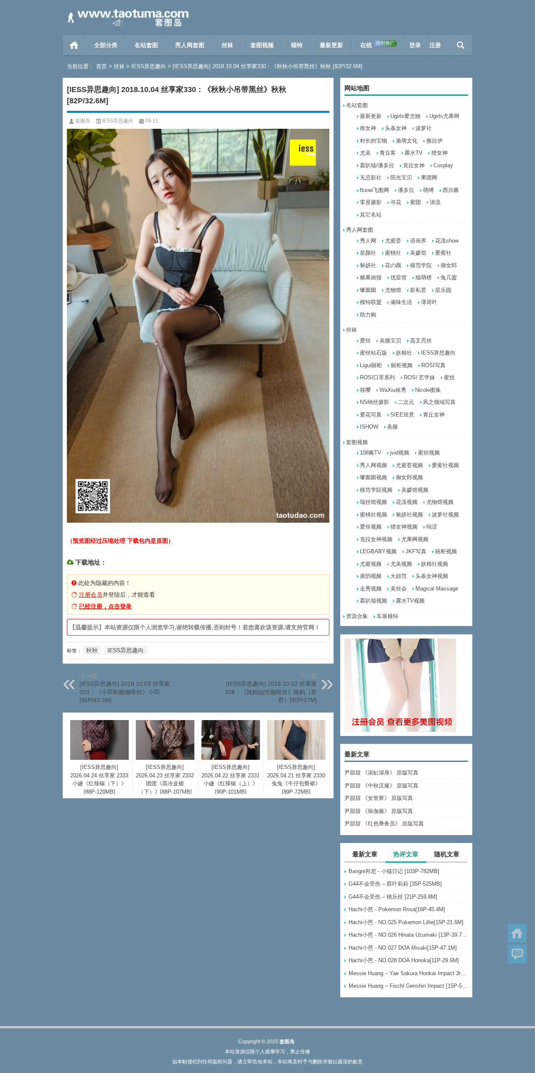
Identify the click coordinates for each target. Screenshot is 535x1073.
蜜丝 (449, 377)
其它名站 (371, 215)
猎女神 (439, 153)
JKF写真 (415, 551)
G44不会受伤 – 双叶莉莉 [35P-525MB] (395, 884)
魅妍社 (368, 265)
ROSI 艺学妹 (419, 377)
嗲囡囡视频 (373, 477)
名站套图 (146, 45)
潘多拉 (406, 190)
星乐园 (443, 290)
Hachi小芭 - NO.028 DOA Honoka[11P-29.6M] (404, 960)
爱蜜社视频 (445, 465)
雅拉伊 (434, 141)
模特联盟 (371, 302)
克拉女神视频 (376, 539)
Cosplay (443, 165)
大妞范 (398, 576)
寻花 (395, 202)
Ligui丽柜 (371, 365)
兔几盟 (449, 277)
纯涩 (431, 527)
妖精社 (404, 353)
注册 (435, 45)
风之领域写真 (439, 402)
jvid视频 (399, 453)
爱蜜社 (443, 253)
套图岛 (82, 121)
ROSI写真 (433, 365)
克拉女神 (414, 165)
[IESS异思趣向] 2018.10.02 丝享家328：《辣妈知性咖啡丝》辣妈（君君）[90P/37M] (271, 691)
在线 (377, 45)
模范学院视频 (376, 490)
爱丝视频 (371, 527)
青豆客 (388, 153)
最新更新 (331, 45)
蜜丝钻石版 (373, 353)
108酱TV (370, 453)
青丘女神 (434, 414)
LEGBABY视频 (378, 551)
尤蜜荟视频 (409, 465)
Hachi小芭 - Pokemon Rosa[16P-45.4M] (397, 909)
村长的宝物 (373, 141)
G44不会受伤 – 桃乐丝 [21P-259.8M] (393, 897)
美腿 (392, 427)
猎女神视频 (404, 527)
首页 (74, 45)
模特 (297, 45)
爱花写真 (371, 414)
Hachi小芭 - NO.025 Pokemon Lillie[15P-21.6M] (406, 922)
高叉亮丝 (421, 340)
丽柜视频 (402, 365)
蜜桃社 (393, 253)
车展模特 (387, 616)
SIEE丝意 (402, 414)
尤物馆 (393, 290)
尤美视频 (401, 564)
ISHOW (369, 427)
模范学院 (421, 265)
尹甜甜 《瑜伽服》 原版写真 (378, 811)
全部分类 (105, 45)
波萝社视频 (445, 514)
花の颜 (393, 265)
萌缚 (428, 190)
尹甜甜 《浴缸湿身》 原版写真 (381, 772)
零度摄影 (371, 202)
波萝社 (423, 128)
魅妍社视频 (409, 514)
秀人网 (368, 241)
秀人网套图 (189, 45)
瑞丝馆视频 (373, 502)
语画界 (418, 241)
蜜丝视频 (429, 453)
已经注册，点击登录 (105, 606)
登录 (415, 45)
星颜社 (368, 253)
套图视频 (262, 45)
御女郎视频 (409, 477)
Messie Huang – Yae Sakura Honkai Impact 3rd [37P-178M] (408, 973)
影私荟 (418, 290)
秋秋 (92, 650)
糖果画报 (371, 277)
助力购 (368, 315)
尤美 (365, 153)
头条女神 (396, 128)
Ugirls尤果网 (444, 116)
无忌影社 (371, 177)
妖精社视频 (434, 564)
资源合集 (357, 616)
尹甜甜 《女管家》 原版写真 (378, 798)
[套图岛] (127, 11)
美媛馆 (418, 253)
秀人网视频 (373, 465)
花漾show (447, 241)
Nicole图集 (428, 390)
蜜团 (415, 202)
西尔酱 (451, 190)
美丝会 (398, 588)
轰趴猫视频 (373, 601)
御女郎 (449, 265)
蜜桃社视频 (373, 514)
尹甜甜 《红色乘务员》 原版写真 (384, 823)
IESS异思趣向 (148, 66)
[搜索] (460, 45)
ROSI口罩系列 (377, 377)
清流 (435, 202)
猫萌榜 (423, 277)
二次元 (406, 402)
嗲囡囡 (368, 290)
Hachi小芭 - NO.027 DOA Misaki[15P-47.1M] (403, 948)
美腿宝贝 (390, 340)
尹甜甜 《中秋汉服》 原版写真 (381, 785)
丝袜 (227, 45)
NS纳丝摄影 (374, 402)
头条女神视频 (431, 576)
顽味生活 (401, 302)
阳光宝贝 (401, 177)
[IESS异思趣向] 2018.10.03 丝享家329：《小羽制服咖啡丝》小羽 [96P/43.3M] (124, 691)
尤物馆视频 (439, 502)
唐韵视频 (371, 576)
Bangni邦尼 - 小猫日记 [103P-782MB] (394, 871)
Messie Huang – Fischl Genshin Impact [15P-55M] (408, 986)
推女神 (368, 128)
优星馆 (398, 277)
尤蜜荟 (393, 241)
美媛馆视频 (414, 490)
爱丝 (365, 340)
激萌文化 (407, 141)
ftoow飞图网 (374, 190)
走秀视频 (371, 588)
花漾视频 (407, 502)
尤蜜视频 (371, 564)
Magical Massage (436, 588)
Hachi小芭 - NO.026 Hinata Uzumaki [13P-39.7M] (408, 935)
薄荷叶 (429, 302)
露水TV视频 (410, 601)
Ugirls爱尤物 (405, 116)
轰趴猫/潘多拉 (377, 165)
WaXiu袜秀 (393, 390)
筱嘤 (365, 390)
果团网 (429, 177)
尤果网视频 (414, 539)
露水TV (414, 153)
